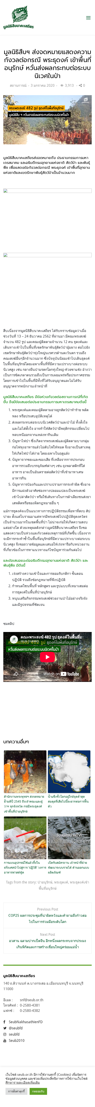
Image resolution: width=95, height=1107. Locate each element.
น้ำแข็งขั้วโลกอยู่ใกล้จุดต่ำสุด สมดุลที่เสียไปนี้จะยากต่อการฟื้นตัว (68, 801)
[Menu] (88, 17)
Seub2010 (17, 1040)
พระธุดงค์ (61, 882)
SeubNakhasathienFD (26, 1022)
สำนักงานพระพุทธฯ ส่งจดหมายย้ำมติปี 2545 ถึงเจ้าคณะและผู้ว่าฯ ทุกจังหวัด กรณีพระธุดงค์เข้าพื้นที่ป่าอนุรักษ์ (24, 804)
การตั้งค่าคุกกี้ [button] (16, 1091)
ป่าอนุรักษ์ (45, 882)
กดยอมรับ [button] (38, 1091)
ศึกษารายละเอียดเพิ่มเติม (23, 1082)
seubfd (14, 1034)
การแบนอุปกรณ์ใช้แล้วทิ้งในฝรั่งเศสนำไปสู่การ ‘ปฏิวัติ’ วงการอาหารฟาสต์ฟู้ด (25, 867)
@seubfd (16, 1028)
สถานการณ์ (18, 85)
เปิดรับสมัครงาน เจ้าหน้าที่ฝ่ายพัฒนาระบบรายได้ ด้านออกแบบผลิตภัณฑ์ (68, 867)
